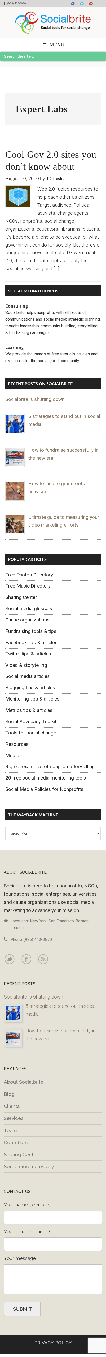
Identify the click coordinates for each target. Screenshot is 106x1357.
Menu (57, 44)
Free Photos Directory (29, 575)
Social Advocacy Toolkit (30, 721)
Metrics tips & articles (28, 710)
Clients (12, 1106)
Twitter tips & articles (28, 654)
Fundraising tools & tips (30, 631)
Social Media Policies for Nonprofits (44, 789)
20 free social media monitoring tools (45, 778)
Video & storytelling (26, 665)
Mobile (12, 755)
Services (13, 1118)
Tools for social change (30, 733)
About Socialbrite (23, 1082)
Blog (9, 1094)
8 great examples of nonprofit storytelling (50, 766)
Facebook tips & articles (31, 642)
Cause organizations (27, 620)
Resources (17, 744)
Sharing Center (21, 597)
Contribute (16, 1142)
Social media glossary (28, 608)
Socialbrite (53, 22)
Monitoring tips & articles (32, 699)
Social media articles (27, 676)
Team (10, 1130)
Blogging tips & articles (30, 687)
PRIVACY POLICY (53, 1343)
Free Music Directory (28, 586)
